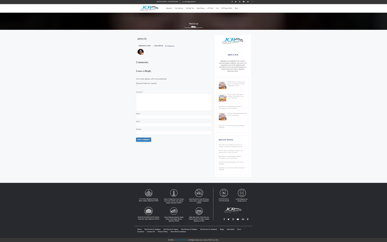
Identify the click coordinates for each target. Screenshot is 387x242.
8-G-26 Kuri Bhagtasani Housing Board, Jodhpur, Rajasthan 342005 (149, 200)
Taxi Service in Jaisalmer (208, 229)
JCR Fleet (210, 8)
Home (139, 229)
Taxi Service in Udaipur (189, 229)
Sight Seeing (200, 8)
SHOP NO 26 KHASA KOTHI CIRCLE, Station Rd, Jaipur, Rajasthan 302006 (149, 218)
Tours (239, 229)
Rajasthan (169, 8)
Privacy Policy (163, 231)
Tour (217, 8)
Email (138, 121)
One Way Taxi (190, 8)
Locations (140, 231)
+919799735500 (172, 2)
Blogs (222, 229)
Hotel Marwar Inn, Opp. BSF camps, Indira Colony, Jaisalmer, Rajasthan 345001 (199, 201)
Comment (139, 92)
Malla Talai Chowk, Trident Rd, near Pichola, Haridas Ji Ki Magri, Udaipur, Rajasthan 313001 (199, 219)
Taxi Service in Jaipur (170, 229)
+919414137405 (161, 2)
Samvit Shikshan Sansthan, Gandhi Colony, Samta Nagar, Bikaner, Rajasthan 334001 (174, 219)
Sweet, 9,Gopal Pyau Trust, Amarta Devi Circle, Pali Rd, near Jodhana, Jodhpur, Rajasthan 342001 (174, 201)
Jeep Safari (230, 229)
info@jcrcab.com (242, 201)
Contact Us (151, 231)
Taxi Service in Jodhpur (152, 229)
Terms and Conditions (178, 231)
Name (138, 113)
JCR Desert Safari (226, 8)
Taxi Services (179, 8)
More (236, 8)
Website (138, 129)
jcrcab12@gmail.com (189, 2)
